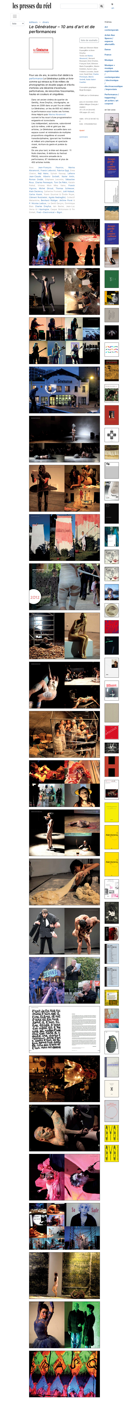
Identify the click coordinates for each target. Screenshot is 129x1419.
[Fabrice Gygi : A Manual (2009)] (113, 1042)
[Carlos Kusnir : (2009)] (113, 1018)
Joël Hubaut (68, 191)
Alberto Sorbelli (51, 176)
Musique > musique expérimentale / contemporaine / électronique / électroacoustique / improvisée (114, 77)
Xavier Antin (68, 176)
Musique (109, 60)
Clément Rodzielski (38, 197)
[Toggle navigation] (14, 16)
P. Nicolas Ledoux (37, 203)
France (108, 54)
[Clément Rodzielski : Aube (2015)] (113, 645)
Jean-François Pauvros (51, 167)
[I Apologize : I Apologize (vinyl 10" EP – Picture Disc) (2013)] (113, 732)
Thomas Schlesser (65, 188)
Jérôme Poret (65, 200)
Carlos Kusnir (35, 194)
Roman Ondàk (36, 179)
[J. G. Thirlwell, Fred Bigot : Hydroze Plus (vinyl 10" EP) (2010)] (113, 934)
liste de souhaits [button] (89, 40)
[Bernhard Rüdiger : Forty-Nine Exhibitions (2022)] (113, 257)
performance (36, 78)
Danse (108, 49)
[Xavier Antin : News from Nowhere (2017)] (113, 536)
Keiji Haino (43, 173)
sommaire (83, 137)
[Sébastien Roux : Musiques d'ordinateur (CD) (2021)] (113, 315)
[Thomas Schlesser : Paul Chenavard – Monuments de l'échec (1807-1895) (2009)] (113, 1088)
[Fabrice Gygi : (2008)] (113, 1133)
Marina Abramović (57, 114)
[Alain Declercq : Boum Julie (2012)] (113, 864)
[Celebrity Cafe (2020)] (113, 393)
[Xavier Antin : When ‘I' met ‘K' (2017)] (113, 513)
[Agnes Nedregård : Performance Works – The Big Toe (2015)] (113, 592)
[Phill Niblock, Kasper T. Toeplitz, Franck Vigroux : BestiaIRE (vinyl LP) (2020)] (113, 332)
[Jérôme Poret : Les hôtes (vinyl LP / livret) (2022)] (113, 298)
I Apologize (43, 209)
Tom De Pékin (60, 182)
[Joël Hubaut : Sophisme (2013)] (113, 766)
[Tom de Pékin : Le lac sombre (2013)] (113, 748)
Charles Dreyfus (43, 206)
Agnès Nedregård (57, 197)
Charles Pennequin (44, 182)
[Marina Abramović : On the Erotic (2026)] (113, 122)
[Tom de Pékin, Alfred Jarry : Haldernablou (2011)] (113, 912)
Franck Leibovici (48, 170)
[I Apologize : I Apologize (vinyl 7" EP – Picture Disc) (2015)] (113, 610)
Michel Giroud (46, 188)
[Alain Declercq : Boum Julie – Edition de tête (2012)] (113, 837)
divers (45, 22)
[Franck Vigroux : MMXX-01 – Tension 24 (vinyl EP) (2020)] (113, 435)
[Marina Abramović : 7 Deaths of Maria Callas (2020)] (113, 415)
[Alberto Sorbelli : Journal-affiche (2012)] (113, 789)
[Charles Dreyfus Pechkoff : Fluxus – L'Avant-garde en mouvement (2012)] (113, 812)
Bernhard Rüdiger (49, 200)
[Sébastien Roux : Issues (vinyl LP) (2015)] (113, 626)
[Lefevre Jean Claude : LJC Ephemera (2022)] (113, 279)
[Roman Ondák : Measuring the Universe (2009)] (113, 1067)
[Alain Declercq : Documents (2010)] (113, 954)
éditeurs (33, 22)
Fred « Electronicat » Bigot (49, 212)
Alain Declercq (36, 191)
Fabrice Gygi (63, 170)
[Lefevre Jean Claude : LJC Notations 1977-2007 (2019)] (113, 470)
